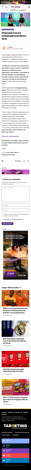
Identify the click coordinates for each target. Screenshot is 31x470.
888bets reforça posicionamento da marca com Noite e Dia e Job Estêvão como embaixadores (15, 310)
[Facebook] (15, 441)
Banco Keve (10, 152)
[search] (29, 7)
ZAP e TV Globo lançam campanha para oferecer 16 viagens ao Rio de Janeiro (15, 399)
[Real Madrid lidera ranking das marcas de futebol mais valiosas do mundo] (15, 328)
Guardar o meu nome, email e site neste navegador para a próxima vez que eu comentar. (16, 215)
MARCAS (11, 29)
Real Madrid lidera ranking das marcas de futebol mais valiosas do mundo (14, 341)
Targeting (11, 47)
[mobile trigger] (3, 6)
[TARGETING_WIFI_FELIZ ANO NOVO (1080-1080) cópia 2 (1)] (15, 255)
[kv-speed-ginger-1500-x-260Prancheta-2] (15, 172)
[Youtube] (15, 455)
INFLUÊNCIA (5, 29)
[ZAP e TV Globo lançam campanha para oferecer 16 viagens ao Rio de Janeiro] (15, 387)
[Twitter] (15, 445)
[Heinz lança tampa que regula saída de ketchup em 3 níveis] (15, 359)
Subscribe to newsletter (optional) (13, 219)
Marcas (16, 152)
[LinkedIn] (15, 460)
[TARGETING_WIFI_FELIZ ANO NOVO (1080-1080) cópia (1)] (15, 2)
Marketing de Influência (8, 154)
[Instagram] (15, 450)
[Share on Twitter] (24, 161)
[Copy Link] (27, 161)
